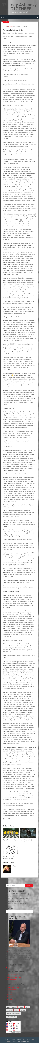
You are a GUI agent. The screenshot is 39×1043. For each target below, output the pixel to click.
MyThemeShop (17, 1041)
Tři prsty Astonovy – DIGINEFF (19, 6)
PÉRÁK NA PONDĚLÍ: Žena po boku (17, 903)
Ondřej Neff (10, 33)
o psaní (20, 1007)
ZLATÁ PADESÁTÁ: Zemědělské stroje (18, 894)
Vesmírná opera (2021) (14, 987)
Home (5, 26)
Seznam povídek (12, 979)
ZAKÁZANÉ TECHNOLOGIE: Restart (17, 898)
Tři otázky (10, 896)
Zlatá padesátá (11, 1016)
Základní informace (13, 974)
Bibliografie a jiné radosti (14, 977)
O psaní (10, 26)
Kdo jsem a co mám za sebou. (15, 968)
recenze (9, 1010)
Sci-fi (22, 33)
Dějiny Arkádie (11, 1007)
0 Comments (31, 33)
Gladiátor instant (12, 989)
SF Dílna (23, 1010)
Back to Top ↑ (27, 1041)
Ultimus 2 (10, 999)
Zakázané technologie (13, 1013)
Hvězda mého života (13, 992)
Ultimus (9, 994)
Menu (3, 17)
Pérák (27, 1007)
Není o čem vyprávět (13, 901)
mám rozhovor (10, 952)
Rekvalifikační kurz (12, 997)
